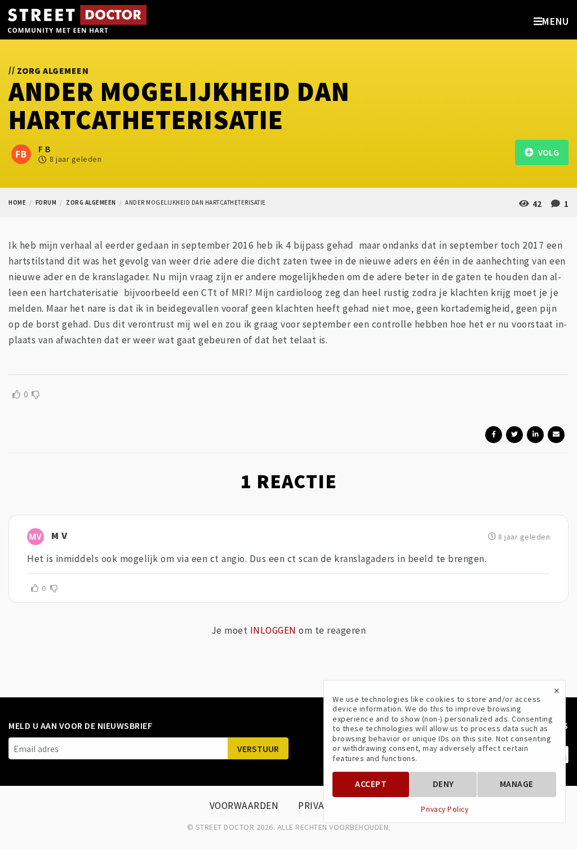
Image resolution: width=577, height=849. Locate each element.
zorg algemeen (91, 202)
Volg (546, 152)
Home (17, 202)
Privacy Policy (444, 809)
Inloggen (273, 630)
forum (46, 202)
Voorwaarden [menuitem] (244, 805)
